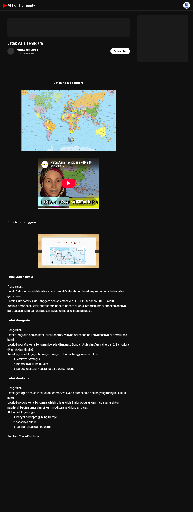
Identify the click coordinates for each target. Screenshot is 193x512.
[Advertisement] (68, 27)
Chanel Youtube (29, 436)
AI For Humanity (19, 5)
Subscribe (120, 51)
